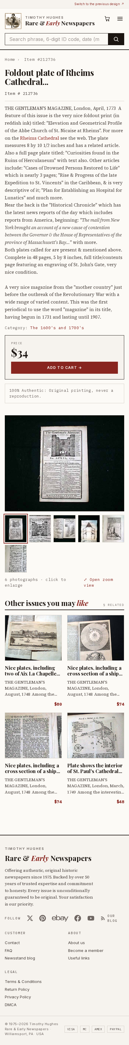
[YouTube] (91, 918)
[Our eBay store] (60, 918)
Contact (12, 942)
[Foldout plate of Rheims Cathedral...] (16, 528)
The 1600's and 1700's (57, 327)
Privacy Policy (18, 996)
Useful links (79, 958)
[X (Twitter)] (30, 918)
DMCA (10, 1004)
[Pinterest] (42, 918)
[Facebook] (77, 918)
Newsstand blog (20, 958)
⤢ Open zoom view (98, 582)
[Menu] (120, 19)
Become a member (86, 950)
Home (10, 59)
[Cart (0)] (107, 18)
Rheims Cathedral (39, 138)
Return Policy (17, 989)
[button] (64, 463)
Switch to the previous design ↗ (99, 4)
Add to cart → (64, 367)
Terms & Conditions (23, 981)
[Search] (116, 39)
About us (76, 942)
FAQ (8, 950)
